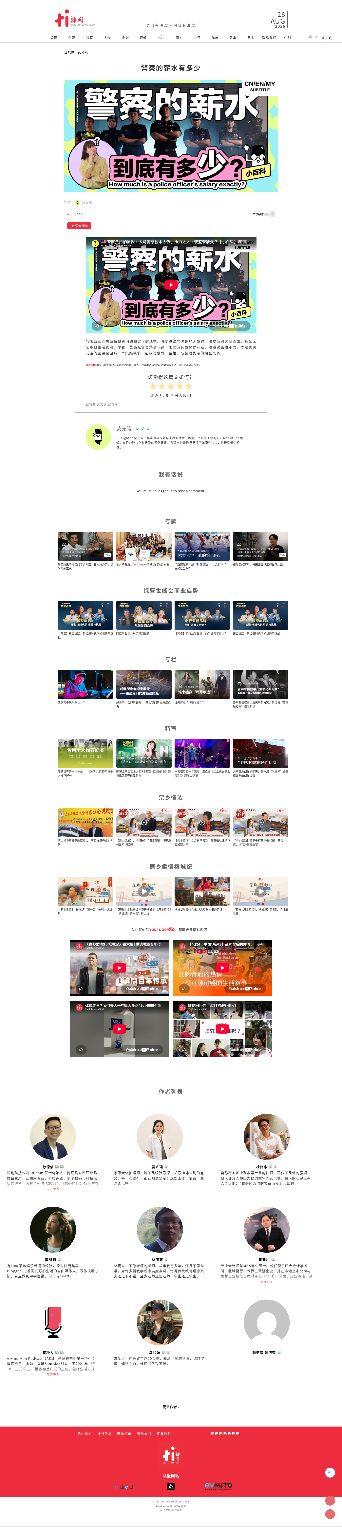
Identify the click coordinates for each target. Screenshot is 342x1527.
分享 (233, 37)
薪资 (92, 404)
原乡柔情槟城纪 (171, 866)
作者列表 (164, 1433)
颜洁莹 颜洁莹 (264, 1352)
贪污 (114, 404)
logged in (165, 490)
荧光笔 (83, 52)
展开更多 (53, 1189)
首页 (53, 37)
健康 (215, 37)
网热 (179, 37)
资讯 (197, 37)
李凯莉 (50, 1259)
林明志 (157, 1259)
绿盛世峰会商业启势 (171, 590)
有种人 (48, 1352)
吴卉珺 (157, 1166)
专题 (71, 37)
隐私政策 (124, 1433)
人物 (107, 37)
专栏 (161, 37)
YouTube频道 (162, 929)
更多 (251, 37)
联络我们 (269, 37)
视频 (143, 37)
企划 (125, 37)
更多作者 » (171, 1406)
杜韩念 (261, 1166)
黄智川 (264, 1259)
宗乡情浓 (171, 797)
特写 (89, 37)
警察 (103, 404)
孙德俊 (48, 1166)
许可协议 (104, 1433)
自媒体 (69, 52)
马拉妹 (155, 1352)
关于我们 (85, 1433)
